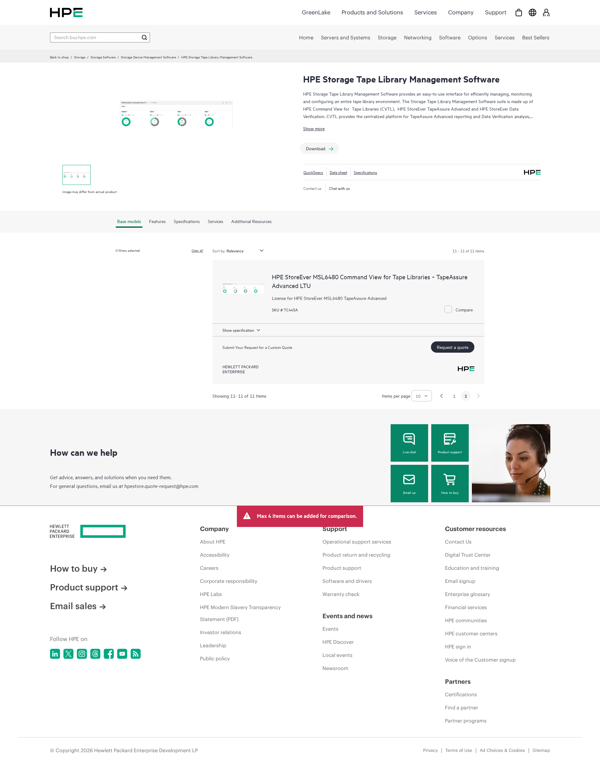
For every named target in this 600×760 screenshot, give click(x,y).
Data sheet (338, 172)
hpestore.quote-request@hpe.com (161, 485)
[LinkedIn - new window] (55, 654)
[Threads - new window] (95, 654)
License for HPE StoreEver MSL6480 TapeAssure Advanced (329, 298)
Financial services (466, 607)
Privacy (430, 750)
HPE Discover (338, 642)
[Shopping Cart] (518, 12)
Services (425, 12)
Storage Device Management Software (148, 56)
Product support (450, 451)
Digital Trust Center (468, 555)
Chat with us (339, 188)
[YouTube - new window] (122, 654)
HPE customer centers (471, 633)
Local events (337, 655)
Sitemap (541, 750)
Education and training (472, 568)
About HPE (212, 542)
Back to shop (59, 56)
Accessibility (214, 555)
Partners (458, 681)
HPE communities (466, 620)
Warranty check (340, 594)
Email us (409, 492)
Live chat (409, 451)
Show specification (238, 330)
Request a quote (452, 347)
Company (461, 12)
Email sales (73, 606)
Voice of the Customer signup (480, 660)
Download (315, 148)
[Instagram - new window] (82, 654)
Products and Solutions (372, 12)
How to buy (449, 492)
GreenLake (316, 12)
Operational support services (356, 542)
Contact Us (458, 542)
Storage (79, 56)
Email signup (460, 581)
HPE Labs (211, 594)
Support (495, 12)
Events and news (347, 616)
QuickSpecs (313, 172)
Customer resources (475, 529)
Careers (209, 568)
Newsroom (335, 668)
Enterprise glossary (467, 594)
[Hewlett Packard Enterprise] (66, 12)
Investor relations (220, 632)
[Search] (144, 37)
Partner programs (466, 721)
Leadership (213, 645)
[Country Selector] (532, 12)
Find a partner (461, 707)
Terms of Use (458, 750)
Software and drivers (347, 581)
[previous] (442, 395)
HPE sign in (458, 646)
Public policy (215, 658)
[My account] (546, 12)
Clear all (197, 250)
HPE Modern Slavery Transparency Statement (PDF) (240, 613)
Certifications (461, 694)
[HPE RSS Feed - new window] (136, 654)
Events (330, 629)
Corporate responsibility (228, 581)
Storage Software (103, 56)
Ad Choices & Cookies (502, 750)
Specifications (365, 172)
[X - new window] (68, 654)
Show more (314, 128)
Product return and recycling (356, 555)
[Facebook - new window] (109, 654)
